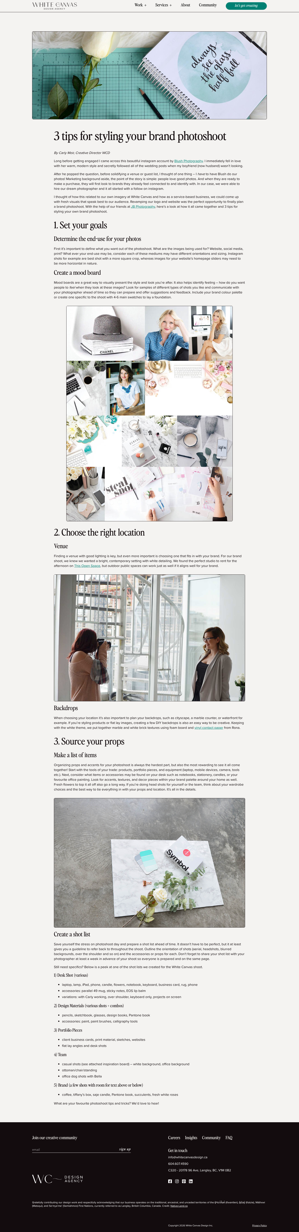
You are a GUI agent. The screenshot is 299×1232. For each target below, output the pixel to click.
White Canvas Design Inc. (199, 1225)
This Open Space (87, 565)
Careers (174, 1138)
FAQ (229, 1138)
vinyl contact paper (208, 727)
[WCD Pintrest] (184, 1182)
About (185, 5)
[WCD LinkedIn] (191, 1182)
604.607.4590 (178, 1164)
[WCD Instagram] (177, 1182)
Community (208, 5)
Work (138, 5)
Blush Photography (188, 161)
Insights (191, 1138)
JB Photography (143, 206)
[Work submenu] (145, 5)
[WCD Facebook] (170, 1182)
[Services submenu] (171, 5)
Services (161, 5)
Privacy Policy (259, 1225)
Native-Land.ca (179, 1206)
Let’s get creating (246, 6)
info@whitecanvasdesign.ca (187, 1157)
